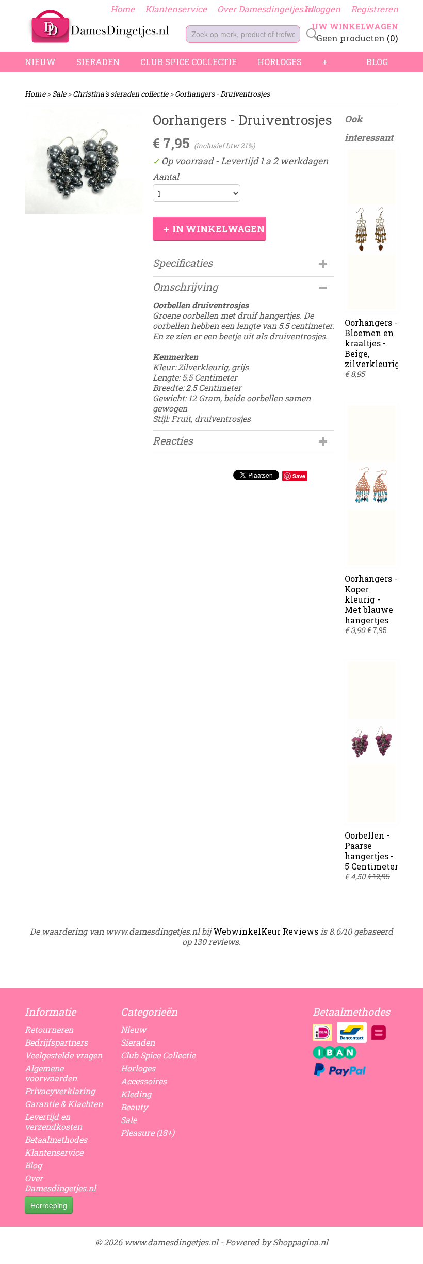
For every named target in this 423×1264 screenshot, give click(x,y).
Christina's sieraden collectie (120, 94)
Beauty (134, 1106)
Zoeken (310, 34)
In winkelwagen (218, 229)
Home (122, 9)
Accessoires (144, 1081)
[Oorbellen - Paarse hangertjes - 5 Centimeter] (371, 742)
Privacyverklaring (60, 1090)
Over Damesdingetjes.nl (265, 9)
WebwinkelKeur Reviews (265, 931)
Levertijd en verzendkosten (53, 1121)
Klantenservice (176, 9)
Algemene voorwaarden (51, 1073)
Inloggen (322, 9)
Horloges (279, 61)
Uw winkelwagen (355, 26)
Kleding (136, 1093)
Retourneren (49, 1029)
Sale (59, 94)
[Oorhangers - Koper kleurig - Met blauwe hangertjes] (371, 485)
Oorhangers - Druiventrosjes (222, 94)
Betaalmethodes (56, 1139)
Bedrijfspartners (56, 1042)
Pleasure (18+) (147, 1132)
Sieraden (98, 61)
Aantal (166, 176)
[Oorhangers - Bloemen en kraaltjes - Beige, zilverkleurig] (371, 229)
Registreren (374, 9)
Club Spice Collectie (188, 61)
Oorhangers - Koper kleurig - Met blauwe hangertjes (371, 599)
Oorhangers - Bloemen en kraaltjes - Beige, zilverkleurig (372, 343)
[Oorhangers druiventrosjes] (83, 161)
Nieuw (40, 61)
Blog (377, 61)
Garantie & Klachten (64, 1103)
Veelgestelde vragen (63, 1055)
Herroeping (48, 1205)
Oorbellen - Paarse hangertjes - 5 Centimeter (371, 851)
